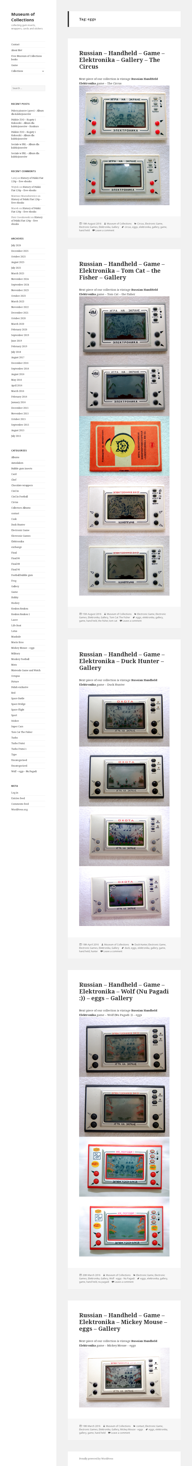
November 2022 (20, 307)
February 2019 (19, 346)
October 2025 (18, 256)
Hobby (14, 597)
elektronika (145, 227)
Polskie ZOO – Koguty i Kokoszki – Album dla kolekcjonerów (23, 135)
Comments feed (20, 803)
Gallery (15, 586)
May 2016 (16, 379)
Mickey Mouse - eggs (131, 1429)
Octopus (15, 676)
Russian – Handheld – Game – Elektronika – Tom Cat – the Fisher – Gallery (122, 270)
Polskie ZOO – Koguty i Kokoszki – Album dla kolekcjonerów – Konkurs (25, 123)
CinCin (15, 491)
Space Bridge (18, 704)
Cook (14, 519)
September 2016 (20, 368)
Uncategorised (19, 760)
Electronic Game (20, 530)
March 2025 (17, 273)
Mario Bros (17, 642)
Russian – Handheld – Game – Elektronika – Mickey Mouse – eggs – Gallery (123, 1321)
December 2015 (19, 407)
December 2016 (19, 363)
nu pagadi (103, 1281)
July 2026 (16, 245)
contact (15, 513)
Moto (14, 664)
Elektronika (17, 541)
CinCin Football (19, 496)
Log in (14, 792)
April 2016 (16, 385)
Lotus (14, 631)
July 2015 (16, 436)
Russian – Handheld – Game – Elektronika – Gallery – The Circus (122, 59)
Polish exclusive (19, 687)
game (163, 227)
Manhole (16, 636)
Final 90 (15, 569)
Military (15, 653)
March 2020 (17, 323)
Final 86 (15, 558)
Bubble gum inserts (21, 468)
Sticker (15, 720)
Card (13, 474)
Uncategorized (19, 765)
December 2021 (19, 312)
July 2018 (16, 352)
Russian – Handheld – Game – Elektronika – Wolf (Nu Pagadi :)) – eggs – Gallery (124, 991)
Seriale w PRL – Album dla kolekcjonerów (25, 146)
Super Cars (17, 726)
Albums (15, 457)
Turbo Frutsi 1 (19, 748)
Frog (13, 580)
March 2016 (17, 391)
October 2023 (18, 295)
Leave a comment (104, 230)
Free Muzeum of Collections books (26, 57)
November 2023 (20, 290)
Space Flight (17, 709)
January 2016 (18, 402)
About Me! (16, 50)
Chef (13, 479)
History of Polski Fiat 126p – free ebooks (27, 179)
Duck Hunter (18, 524)
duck (127, 948)
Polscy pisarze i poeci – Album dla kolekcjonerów (27, 112)
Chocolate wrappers (22, 485)
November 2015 (20, 413)
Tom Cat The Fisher (21, 732)
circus (128, 227)
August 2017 (17, 357)
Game (14, 65)
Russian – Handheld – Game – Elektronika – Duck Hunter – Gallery (122, 661)
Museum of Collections (23, 16)
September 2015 (20, 424)
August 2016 (17, 374)
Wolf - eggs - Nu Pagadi (122, 1278)
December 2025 (19, 251)
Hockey (15, 603)
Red (13, 692)
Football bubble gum (22, 575)
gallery (155, 227)
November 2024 (20, 279)
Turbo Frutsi (18, 743)
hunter (94, 951)
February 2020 (19, 329)
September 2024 (20, 284)
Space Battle (17, 698)
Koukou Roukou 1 (20, 614)
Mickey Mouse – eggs (22, 647)
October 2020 (18, 318)
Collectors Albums (21, 507)
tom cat (113, 620)
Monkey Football (20, 659)
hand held (84, 230)
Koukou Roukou (19, 608)
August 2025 (17, 262)
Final (14, 552)
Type (14, 754)
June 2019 (16, 340)
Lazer (14, 619)
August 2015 (17, 430)
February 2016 (19, 396)
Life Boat (16, 625)
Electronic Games (21, 535)
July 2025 (16, 267)
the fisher (103, 620)
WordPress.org (19, 809)
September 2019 (20, 335)
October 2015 (18, 419)
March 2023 (17, 301)
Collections (17, 71)
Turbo (14, 737)
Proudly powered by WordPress (96, 1458)
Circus (14, 502)
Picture (15, 681)
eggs (135, 227)
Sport (14, 715)
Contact (15, 44)
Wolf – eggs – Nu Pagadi (24, 771)
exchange (16, 547)
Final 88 (15, 563)
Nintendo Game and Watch (25, 670)
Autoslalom (17, 462)
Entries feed (18, 798)
